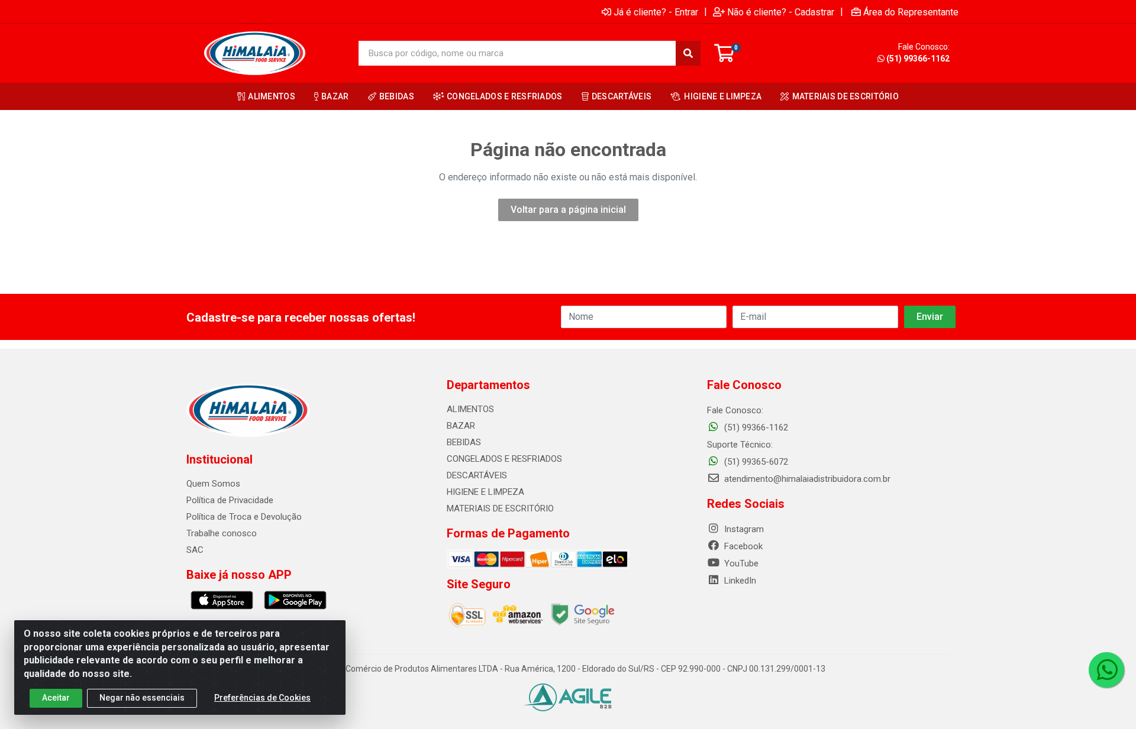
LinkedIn (739, 580)
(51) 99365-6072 (755, 461)
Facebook (742, 546)
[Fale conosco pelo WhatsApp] (1106, 670)
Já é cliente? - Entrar (656, 12)
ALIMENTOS (470, 409)
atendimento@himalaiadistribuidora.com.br (807, 479)
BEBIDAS (464, 442)
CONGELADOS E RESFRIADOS (504, 458)
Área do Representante (910, 12)
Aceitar (56, 697)
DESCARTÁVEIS (477, 475)
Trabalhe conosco (221, 533)
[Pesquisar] (688, 53)
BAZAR (461, 425)
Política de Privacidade (229, 500)
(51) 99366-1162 (918, 58)
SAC (195, 550)
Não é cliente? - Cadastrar (780, 12)
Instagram (743, 529)
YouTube (740, 563)
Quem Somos (213, 483)
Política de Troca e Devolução (244, 516)
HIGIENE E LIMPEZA (485, 492)
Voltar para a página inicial (568, 209)
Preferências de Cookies (262, 697)
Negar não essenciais (142, 697)
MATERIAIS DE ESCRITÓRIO (500, 508)
